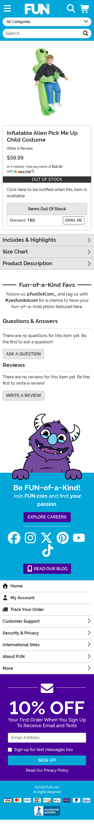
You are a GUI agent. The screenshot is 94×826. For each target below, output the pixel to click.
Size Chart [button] (15, 252)
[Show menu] (7, 9)
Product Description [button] (27, 264)
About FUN (14, 656)
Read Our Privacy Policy (47, 770)
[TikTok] (48, 550)
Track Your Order (27, 609)
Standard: (18, 220)
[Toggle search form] (71, 9)
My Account (22, 597)
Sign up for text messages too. (44, 749)
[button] (84, 9)
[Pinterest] (62, 538)
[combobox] (41, 33)
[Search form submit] (85, 33)
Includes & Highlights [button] (29, 240)
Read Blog (50, 568)
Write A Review (20, 148)
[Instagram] (30, 538)
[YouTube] (79, 538)
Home (16, 586)
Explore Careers (47, 517)
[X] (46, 538)
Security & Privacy (21, 633)
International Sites (21, 644)
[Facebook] (14, 538)
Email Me (73, 220)
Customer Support (21, 621)
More (8, 668)
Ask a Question (23, 353)
